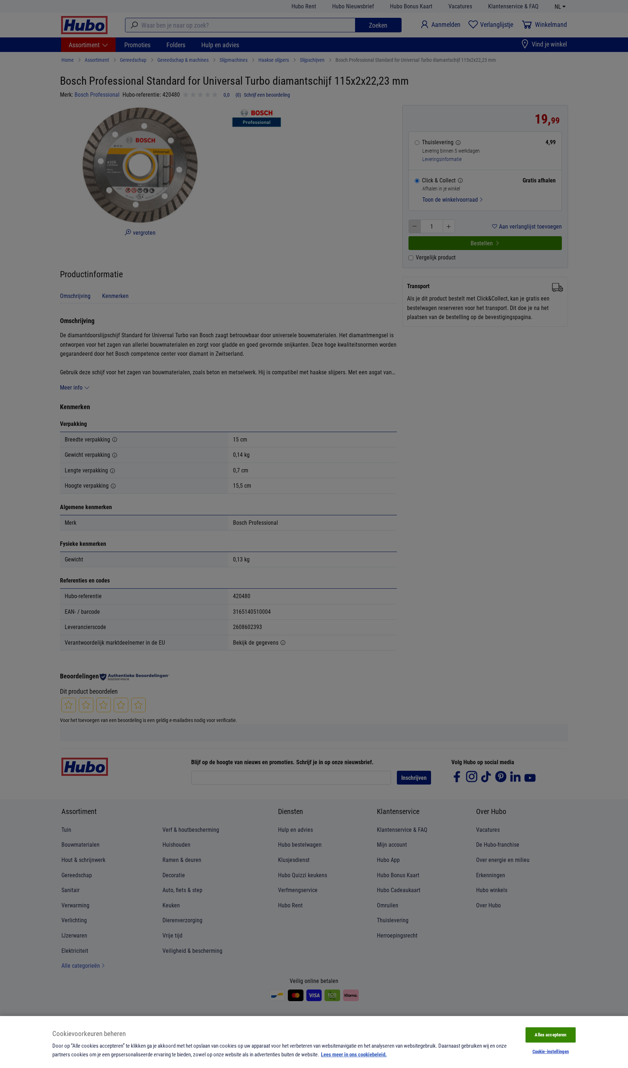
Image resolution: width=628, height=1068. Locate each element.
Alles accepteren (550, 1034)
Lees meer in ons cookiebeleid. (354, 1054)
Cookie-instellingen (550, 1051)
